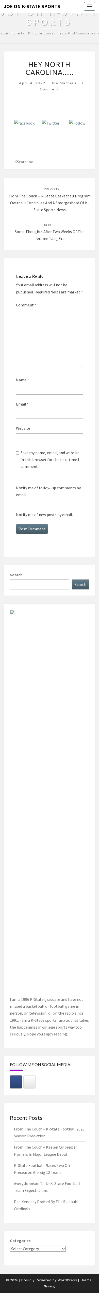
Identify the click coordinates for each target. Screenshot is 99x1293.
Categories (20, 1240)
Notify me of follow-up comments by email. (48, 491)
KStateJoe (23, 161)
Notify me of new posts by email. (44, 514)
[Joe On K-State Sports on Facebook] (16, 1081)
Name (22, 379)
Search (16, 574)
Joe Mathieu (63, 83)
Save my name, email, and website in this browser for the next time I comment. (50, 459)
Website (23, 428)
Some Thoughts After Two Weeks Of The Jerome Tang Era (50, 232)
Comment (26, 304)
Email (22, 404)
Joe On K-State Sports (32, 6)
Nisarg (49, 1286)
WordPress (67, 1280)
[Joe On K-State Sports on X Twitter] (29, 1081)
